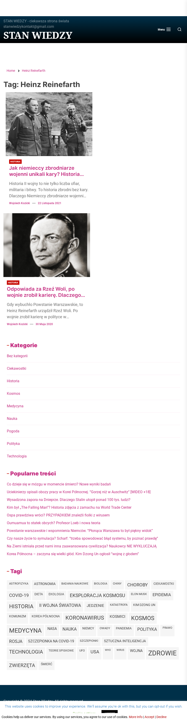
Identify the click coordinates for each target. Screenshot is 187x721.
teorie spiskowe (61, 650)
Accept (149, 717)
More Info (136, 717)
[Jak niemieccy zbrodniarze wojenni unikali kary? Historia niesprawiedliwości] (49, 124)
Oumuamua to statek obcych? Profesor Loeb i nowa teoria (53, 523)
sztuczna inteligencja (125, 641)
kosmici (117, 616)
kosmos (142, 618)
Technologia (17, 456)
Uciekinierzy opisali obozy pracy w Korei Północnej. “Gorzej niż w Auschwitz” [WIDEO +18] (79, 492)
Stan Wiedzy (37, 35)
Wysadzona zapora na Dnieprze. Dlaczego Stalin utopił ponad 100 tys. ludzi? (68, 500)
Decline (161, 717)
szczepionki (89, 640)
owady (105, 628)
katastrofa (118, 604)
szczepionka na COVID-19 (51, 641)
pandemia (124, 628)
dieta (38, 594)
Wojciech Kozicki (19, 203)
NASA (52, 628)
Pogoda (13, 431)
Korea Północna (46, 616)
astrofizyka (18, 583)
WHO (108, 650)
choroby (137, 585)
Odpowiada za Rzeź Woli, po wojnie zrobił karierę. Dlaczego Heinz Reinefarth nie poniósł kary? (44, 292)
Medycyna (15, 406)
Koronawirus (84, 618)
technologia (26, 652)
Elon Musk (139, 594)
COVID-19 (19, 595)
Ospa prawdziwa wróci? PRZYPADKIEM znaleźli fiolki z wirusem (58, 515)
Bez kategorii (17, 356)
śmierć (46, 664)
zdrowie (162, 653)
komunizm (17, 616)
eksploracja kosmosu (97, 595)
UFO (82, 650)
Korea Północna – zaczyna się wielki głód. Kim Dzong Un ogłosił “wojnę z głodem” (73, 554)
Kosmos (13, 393)
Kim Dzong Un (144, 605)
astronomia (45, 584)
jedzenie (95, 605)
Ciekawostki (16, 368)
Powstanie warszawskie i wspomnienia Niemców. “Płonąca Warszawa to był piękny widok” (80, 531)
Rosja (15, 641)
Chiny (117, 583)
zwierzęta (22, 665)
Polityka (13, 443)
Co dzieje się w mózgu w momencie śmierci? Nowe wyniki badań (59, 484)
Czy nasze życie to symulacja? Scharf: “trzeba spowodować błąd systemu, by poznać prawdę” (82, 538)
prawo (167, 627)
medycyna (25, 630)
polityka (147, 629)
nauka (69, 629)
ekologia (56, 594)
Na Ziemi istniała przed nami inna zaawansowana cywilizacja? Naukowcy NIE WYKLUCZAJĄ (81, 546)
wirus (120, 650)
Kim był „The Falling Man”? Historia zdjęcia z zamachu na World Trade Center (69, 507)
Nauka (12, 418)
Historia (15, 161)
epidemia (162, 594)
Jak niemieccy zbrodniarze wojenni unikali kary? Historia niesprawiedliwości (44, 171)
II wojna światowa (60, 605)
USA (95, 651)
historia (21, 606)
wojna (136, 651)
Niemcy (88, 628)
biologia (100, 583)
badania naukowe (74, 583)
